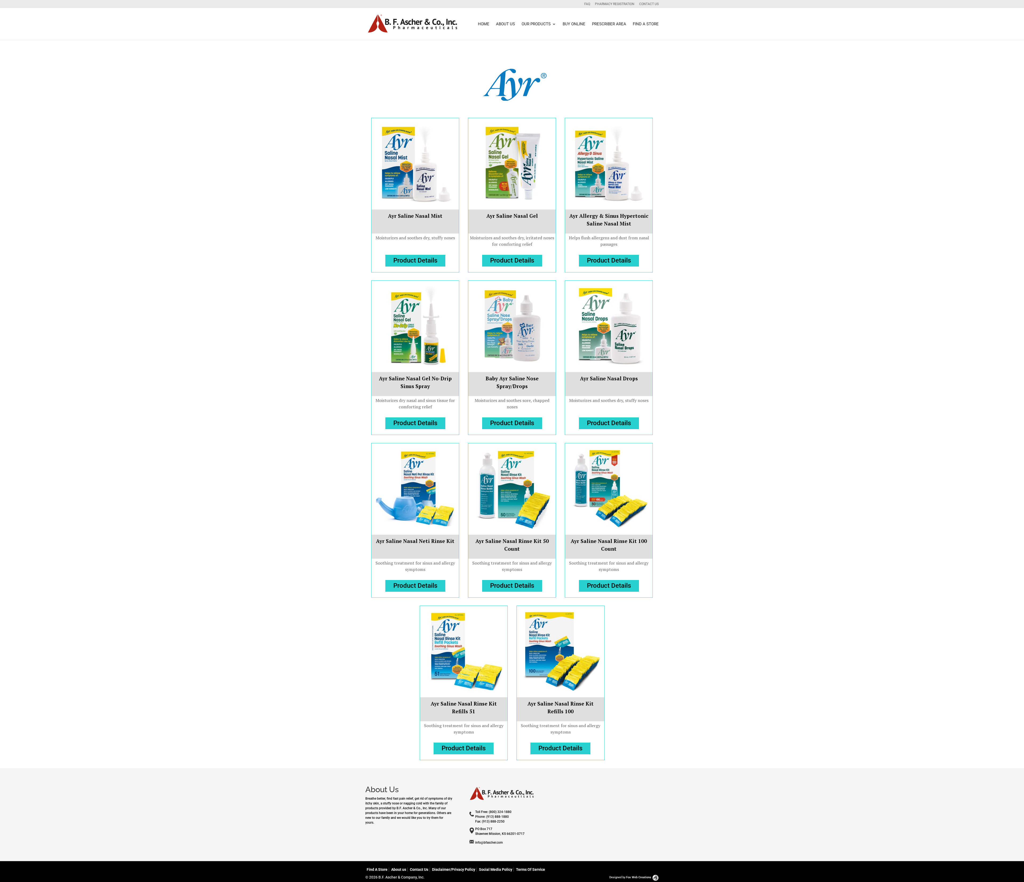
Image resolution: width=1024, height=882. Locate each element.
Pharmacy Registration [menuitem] (614, 4)
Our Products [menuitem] (536, 24)
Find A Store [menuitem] (646, 24)
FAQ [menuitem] (587, 4)
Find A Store (377, 869)
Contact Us (419, 869)
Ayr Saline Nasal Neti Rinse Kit (415, 541)
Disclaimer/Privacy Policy (453, 869)
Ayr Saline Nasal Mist (415, 215)
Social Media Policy (495, 869)
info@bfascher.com (489, 842)
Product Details (415, 260)
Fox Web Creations (638, 877)
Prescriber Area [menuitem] (609, 24)
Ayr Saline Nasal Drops (609, 378)
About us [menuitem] (505, 24)
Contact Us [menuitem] (649, 4)
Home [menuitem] (483, 24)
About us (398, 869)
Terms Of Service (530, 869)
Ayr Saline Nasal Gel (512, 215)
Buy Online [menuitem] (574, 24)
